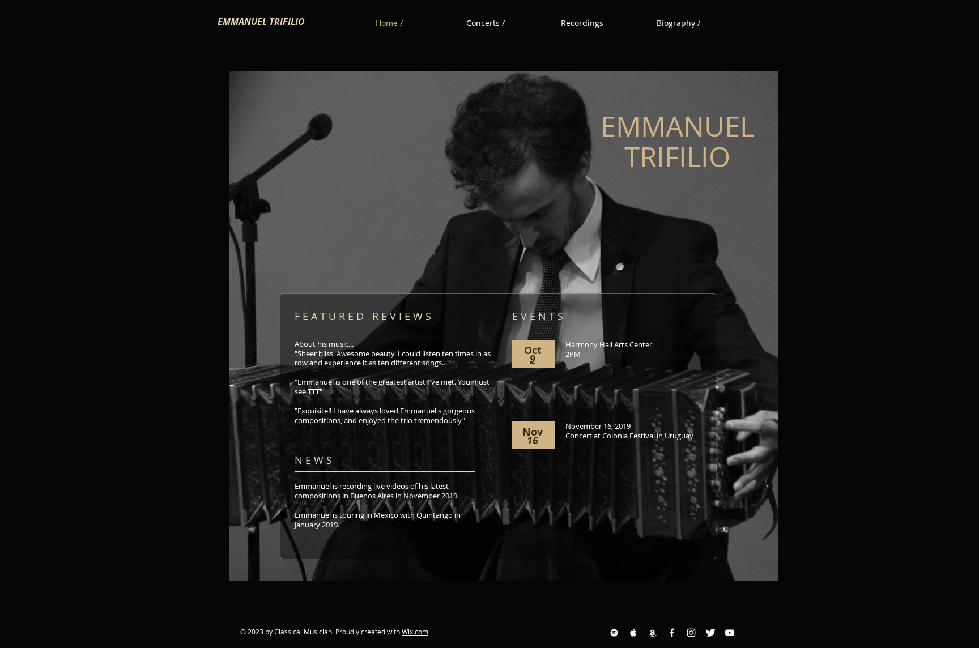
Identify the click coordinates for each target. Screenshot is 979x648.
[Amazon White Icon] (652, 632)
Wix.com (415, 631)
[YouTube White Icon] (729, 632)
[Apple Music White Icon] (633, 632)
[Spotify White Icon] (614, 632)
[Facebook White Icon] (672, 632)
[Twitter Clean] (710, 632)
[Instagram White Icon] (691, 632)
